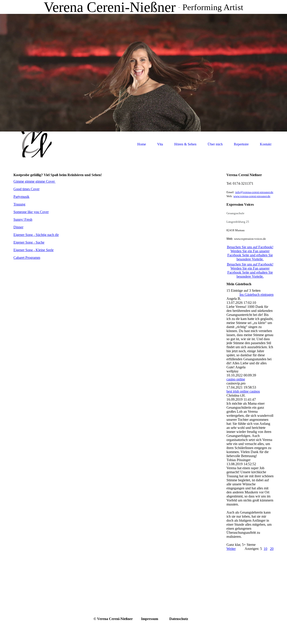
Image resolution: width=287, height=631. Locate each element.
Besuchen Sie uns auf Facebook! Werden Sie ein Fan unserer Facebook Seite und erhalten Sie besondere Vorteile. (250, 253)
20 (272, 549)
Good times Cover (26, 189)
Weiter (231, 549)
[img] (34, 144)
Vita (160, 144)
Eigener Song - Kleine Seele (33, 250)
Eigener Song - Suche (28, 242)
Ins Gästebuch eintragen (256, 294)
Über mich (215, 144)
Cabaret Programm (26, 257)
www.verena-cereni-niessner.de (251, 196)
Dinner (18, 227)
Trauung (19, 204)
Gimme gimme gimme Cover (34, 181)
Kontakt (265, 144)
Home (141, 144)
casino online (235, 379)
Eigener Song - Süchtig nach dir (36, 235)
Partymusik (21, 197)
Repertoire (241, 144)
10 (265, 549)
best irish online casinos (243, 391)
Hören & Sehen (185, 144)
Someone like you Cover (31, 212)
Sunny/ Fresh (22, 219)
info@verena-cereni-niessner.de (254, 192)
